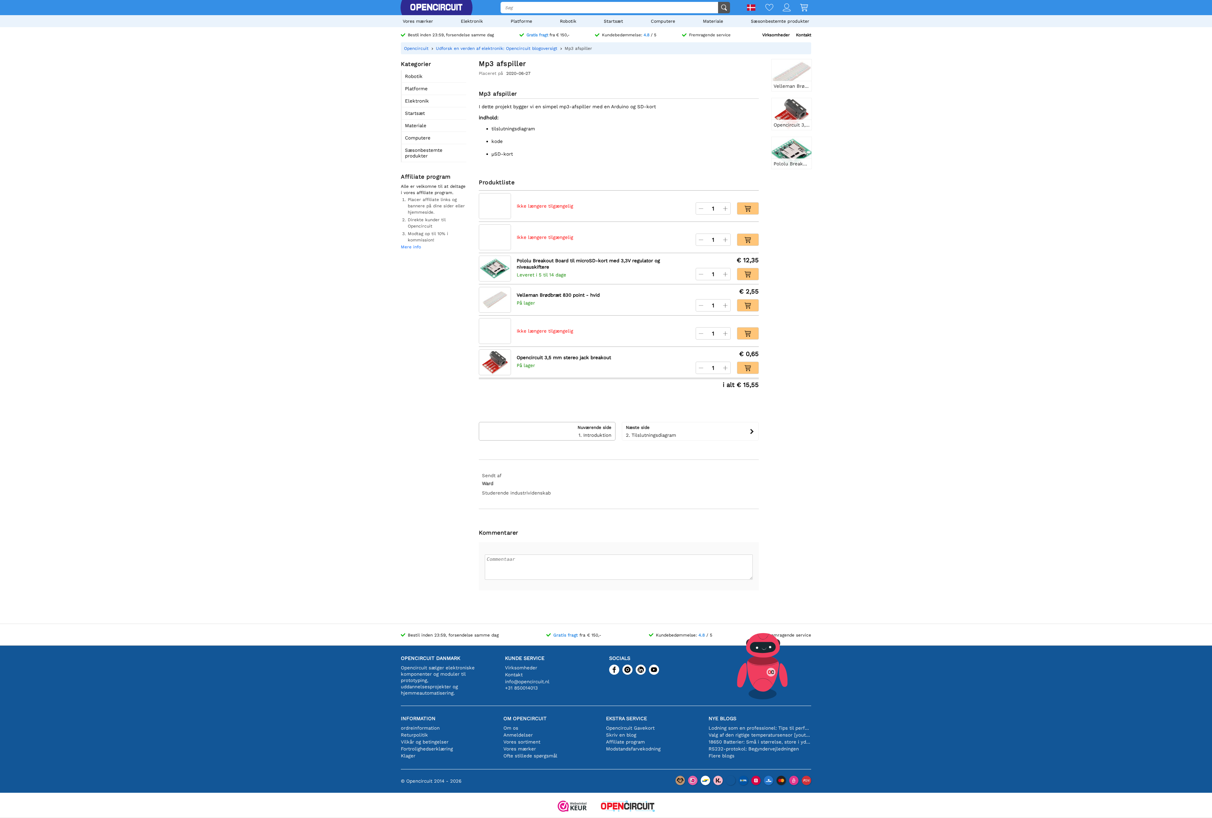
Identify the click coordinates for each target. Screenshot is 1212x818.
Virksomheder (776, 35)
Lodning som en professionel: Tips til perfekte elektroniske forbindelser (760, 728)
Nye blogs (722, 718)
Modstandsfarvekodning (633, 749)
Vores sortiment (521, 742)
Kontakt (803, 35)
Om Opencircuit (525, 718)
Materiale (713, 21)
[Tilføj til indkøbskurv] (748, 208)
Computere (663, 21)
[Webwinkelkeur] (572, 807)
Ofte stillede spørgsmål (530, 756)
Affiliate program (625, 742)
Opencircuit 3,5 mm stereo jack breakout (564, 357)
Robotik (568, 21)
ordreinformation (420, 728)
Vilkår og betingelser (425, 742)
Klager (408, 756)
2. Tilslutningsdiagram (651, 431)
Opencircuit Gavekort (630, 728)
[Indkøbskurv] (799, 8)
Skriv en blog (621, 735)
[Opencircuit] (436, 7)
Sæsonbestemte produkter (780, 21)
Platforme (521, 21)
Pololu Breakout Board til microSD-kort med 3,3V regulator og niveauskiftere (588, 264)
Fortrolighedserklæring (427, 749)
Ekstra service (626, 718)
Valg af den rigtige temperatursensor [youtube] (760, 735)
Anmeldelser (518, 735)
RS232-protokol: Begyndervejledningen (754, 749)
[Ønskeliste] (764, 8)
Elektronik (472, 21)
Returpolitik (414, 735)
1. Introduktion (594, 431)
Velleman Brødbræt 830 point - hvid (558, 295)
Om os (510, 728)
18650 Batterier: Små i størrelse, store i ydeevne (760, 742)
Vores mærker (418, 21)
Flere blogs (721, 756)
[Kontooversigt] (782, 8)
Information (418, 718)
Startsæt (613, 21)
